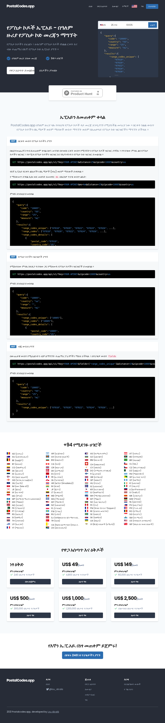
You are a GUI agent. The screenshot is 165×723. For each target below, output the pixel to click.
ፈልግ (152, 25)
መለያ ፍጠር (90, 694)
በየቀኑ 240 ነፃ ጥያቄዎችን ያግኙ (82, 655)
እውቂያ (115, 6)
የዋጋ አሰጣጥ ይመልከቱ (22, 70)
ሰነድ (90, 6)
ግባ (142, 6)
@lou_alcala (56, 689)
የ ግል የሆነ (128, 689)
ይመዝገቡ (152, 6)
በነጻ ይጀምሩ (30, 581)
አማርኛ (125, 6)
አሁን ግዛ (82, 581)
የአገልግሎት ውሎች (132, 684)
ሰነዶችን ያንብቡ (48, 70)
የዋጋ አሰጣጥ (102, 6)
